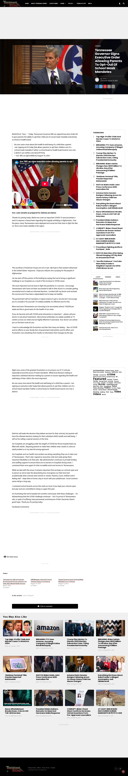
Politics (107, 388)
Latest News (53, 3)
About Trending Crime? (39, 3)
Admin (104, 79)
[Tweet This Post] (101, 86)
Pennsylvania (107, 386)
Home (27, 3)
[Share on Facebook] (97, 86)
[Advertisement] (64, 23)
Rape (118, 388)
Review (95, 389)
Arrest (116, 370)
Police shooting (98, 388)
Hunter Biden (96, 382)
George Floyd (103, 381)
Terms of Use (81, 3)
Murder (102, 384)
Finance (115, 379)
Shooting (96, 392)
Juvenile (103, 382)
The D (6, 716)
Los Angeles (109, 382)
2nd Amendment (98, 370)
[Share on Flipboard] (105, 86)
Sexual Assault (112, 389)
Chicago (95, 375)
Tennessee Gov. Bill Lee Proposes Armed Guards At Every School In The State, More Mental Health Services (15, 581)
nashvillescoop (111, 384)
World (104, 394)
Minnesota (117, 382)
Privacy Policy (32, 767)
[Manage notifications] (123, 771)
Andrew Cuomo (109, 370)
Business (108, 372)
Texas (111, 392)
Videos (97, 394)
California (115, 372)
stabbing (102, 392)
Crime (62, 3)
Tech (107, 392)
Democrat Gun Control (99, 376)
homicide (110, 381)
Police (70, 3)
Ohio (101, 386)
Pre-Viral (114, 388)
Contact (53, 767)
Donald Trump (110, 376)
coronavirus (102, 375)
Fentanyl (109, 379)
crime (25, 595)
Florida (95, 381)
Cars (120, 372)
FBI (117, 376)
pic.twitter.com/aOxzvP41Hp (33, 153)
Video (117, 391)
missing (95, 384)
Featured (30, 595)
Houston (116, 381)
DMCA (90, 3)
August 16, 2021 (43, 156)
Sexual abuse (102, 389)
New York (96, 386)
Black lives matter (98, 372)
